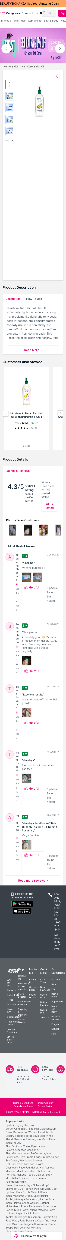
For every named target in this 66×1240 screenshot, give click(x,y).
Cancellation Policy (23, 1106)
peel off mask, (42, 1188)
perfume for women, (25, 1132)
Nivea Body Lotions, (25, 1209)
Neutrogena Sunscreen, (33, 1224)
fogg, (37, 1156)
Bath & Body (54, 995)
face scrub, (23, 1192)
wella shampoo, (21, 1178)
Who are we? (9, 983)
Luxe (53, 1033)
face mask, (34, 1128)
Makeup (55, 979)
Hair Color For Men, (25, 1227)
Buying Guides (33, 996)
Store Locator (22, 995)
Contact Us (22, 977)
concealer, (20, 1128)
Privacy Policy (45, 1106)
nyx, (30, 1185)
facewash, (20, 1185)
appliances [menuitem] (34, 20)
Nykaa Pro (43, 1011)
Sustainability (14, 1017)
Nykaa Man (43, 996)
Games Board (33, 988)
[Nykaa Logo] (2, 12)
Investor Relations (12, 1030)
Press (10, 999)
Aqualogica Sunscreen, (27, 1216)
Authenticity (13, 995)
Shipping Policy (45, 1103)
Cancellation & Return (24, 1003)
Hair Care (27, 66)
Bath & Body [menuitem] (51, 20)
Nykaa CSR (10, 1010)
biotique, (47, 1128)
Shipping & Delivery (22, 1012)
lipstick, (10, 1125)
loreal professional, (34, 1153)
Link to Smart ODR (10, 1040)
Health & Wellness (56, 1018)
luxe (35, 13)
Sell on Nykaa (21, 1021)
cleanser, (20, 1149)
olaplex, (40, 1174)
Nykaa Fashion (44, 1003)
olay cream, (27, 1156)
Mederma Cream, (23, 1195)
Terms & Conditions (23, 1103)
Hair (16, 66)
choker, (41, 1171)
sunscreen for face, (23, 1163)
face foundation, (29, 1167)
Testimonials (13, 1004)
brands (26, 13)
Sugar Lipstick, (23, 1213)
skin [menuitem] (15, 20)
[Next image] (12, 141)
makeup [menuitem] (6, 20)
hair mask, (43, 1139)
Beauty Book (32, 981)
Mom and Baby (54, 1009)
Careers (11, 990)
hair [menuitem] (23, 20)
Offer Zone (43, 981)
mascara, (17, 1153)
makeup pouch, (26, 1174)
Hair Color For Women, (26, 1202)
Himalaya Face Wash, (26, 1199)
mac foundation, (26, 1171)
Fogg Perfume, (28, 1220)
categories (13, 13)
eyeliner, (31, 1139)
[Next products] (60, 413)
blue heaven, (25, 1188)
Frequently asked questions (23, 986)
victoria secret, (23, 1135)
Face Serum (25, 1231)
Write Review (50, 506)
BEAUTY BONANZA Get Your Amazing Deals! (29, 3)
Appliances (57, 1001)
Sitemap (44, 1017)
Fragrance (56, 1024)
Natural (55, 1029)
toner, (27, 1146)
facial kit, (43, 1132)
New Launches (45, 988)
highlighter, (22, 1125)
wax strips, (26, 1160)
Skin (53, 984)
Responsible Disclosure (13, 1023)
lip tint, (46, 1156)
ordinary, (17, 1146)
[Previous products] (5, 413)
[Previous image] (7, 141)
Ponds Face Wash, (31, 1206)
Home (7, 66)
